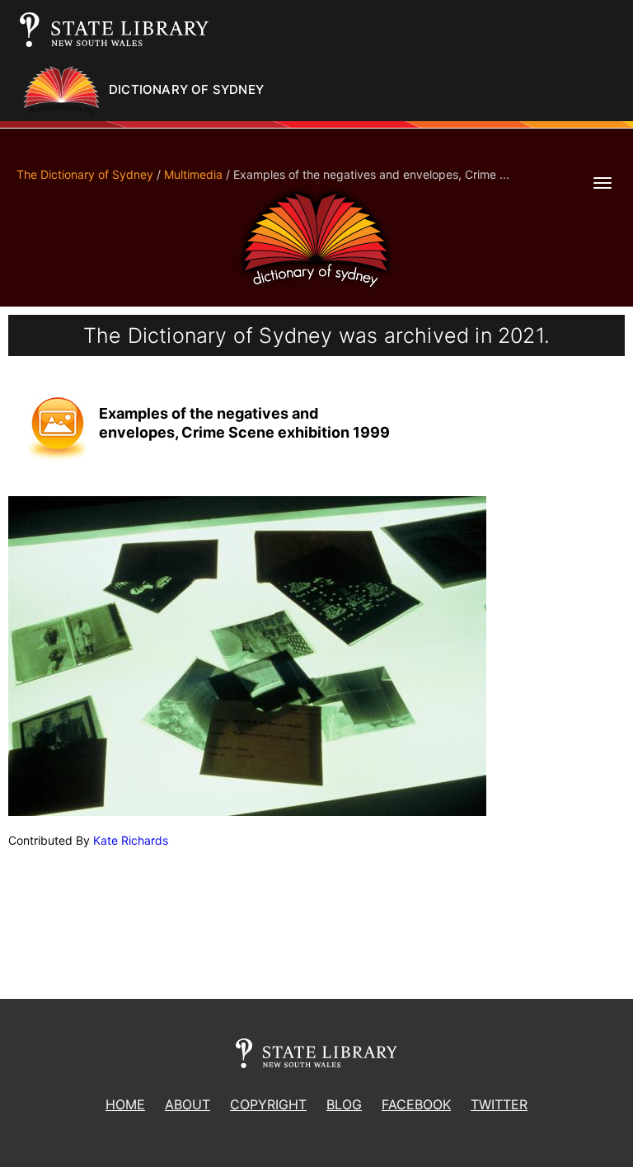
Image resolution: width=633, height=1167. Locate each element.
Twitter (499, 1104)
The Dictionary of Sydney (84, 174)
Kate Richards (130, 840)
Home (125, 1104)
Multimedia (193, 174)
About (187, 1104)
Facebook (416, 1104)
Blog (344, 1104)
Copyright (268, 1104)
